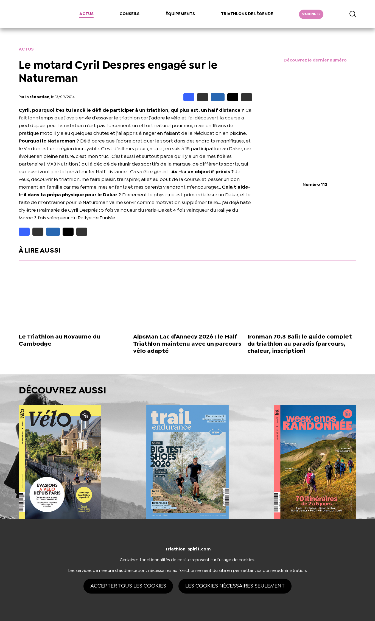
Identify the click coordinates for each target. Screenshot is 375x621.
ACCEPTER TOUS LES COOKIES (128, 586)
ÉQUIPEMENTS (180, 14)
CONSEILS (129, 14)
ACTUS (86, 14)
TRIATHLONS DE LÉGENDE (247, 14)
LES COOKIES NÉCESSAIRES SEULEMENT (235, 586)
